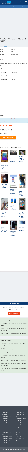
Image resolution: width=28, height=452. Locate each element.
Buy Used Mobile (15, 6)
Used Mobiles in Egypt (6, 423)
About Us (18, 432)
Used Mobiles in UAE (20, 412)
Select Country (18, 2)
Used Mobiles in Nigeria (7, 436)
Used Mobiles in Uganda (7, 438)
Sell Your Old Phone (14, 303)
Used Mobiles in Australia (7, 416)
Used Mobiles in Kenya (6, 443)
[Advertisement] (14, 22)
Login (22, 2)
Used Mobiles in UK (6, 420)
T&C (17, 438)
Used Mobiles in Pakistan (21, 418)
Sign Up (21, 6)
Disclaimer (18, 440)
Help (17, 434)
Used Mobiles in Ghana (6, 440)
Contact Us (18, 436)
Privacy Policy (21, 438)
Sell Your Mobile (8, 6)
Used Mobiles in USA (6, 418)
